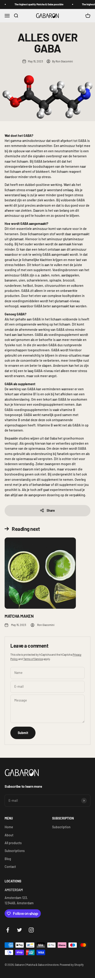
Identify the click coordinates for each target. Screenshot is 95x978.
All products (13, 843)
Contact (10, 867)
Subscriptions (15, 851)
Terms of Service (33, 659)
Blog (8, 859)
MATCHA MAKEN (19, 616)
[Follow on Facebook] (8, 930)
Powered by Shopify (72, 964)
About (9, 835)
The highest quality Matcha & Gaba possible (35, 4)
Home (9, 827)
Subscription (61, 827)
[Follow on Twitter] (19, 930)
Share (51, 510)
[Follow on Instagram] (31, 930)
